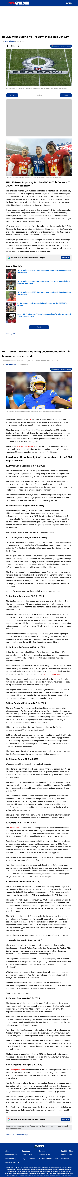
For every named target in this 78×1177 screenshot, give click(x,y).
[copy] (18, 46)
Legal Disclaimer (28, 1158)
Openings (26, 1151)
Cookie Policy (10, 1158)
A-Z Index (65, 1158)
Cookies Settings (12, 1162)
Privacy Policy (44, 1155)
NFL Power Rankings (20, 1135)
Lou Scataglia (10, 364)
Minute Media (15, 1167)
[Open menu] (5, 3)
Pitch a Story (27, 1155)
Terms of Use (66, 1155)
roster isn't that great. (53, 674)
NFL (14, 334)
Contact (42, 1151)
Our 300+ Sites (67, 1151)
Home (8, 334)
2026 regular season (25, 446)
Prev (12, 95)
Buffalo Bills (14, 828)
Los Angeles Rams (17, 1070)
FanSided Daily (11, 1155)
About (7, 1151)
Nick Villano (10, 41)
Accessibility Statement (48, 1158)
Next (66, 95)
